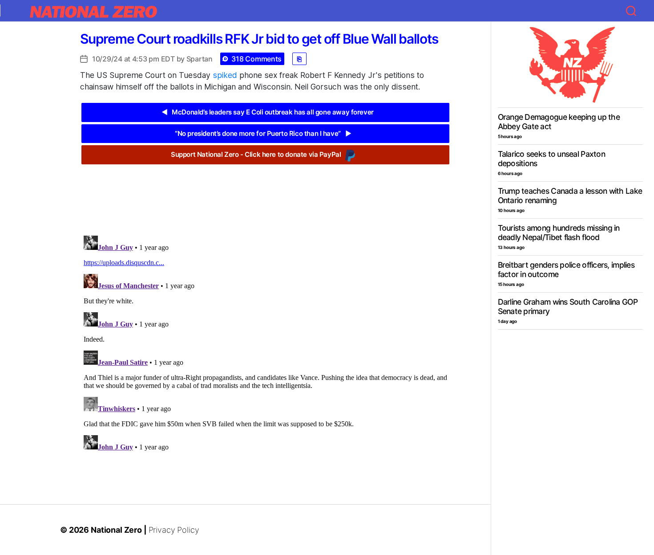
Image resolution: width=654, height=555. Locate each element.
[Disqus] (265, 343)
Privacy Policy (174, 530)
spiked (225, 75)
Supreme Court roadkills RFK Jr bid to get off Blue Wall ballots (259, 39)
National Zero (116, 530)
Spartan (199, 58)
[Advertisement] (265, 193)
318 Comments (256, 58)
